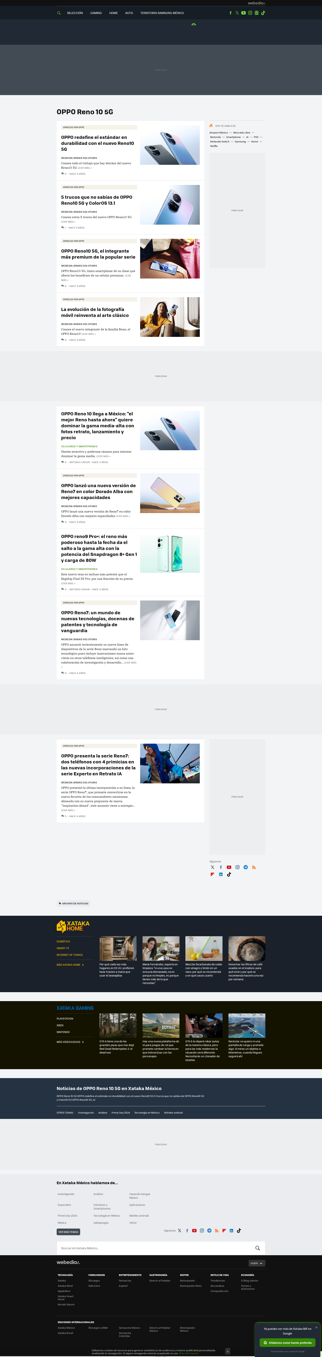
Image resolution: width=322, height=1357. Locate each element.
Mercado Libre (241, 132)
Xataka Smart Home (66, 1297)
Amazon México (218, 132)
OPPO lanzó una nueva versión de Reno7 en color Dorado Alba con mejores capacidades (98, 491)
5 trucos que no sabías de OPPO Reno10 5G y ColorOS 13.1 (96, 199)
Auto (129, 13)
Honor (254, 141)
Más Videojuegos (68, 1042)
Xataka (62, 1280)
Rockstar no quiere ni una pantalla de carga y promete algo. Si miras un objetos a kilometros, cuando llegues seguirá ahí (245, 1048)
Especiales (64, 1205)
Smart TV (63, 948)
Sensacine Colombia (125, 1334)
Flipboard (212, 874)
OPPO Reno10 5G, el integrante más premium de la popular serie (98, 253)
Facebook (230, 13)
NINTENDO (63, 1032)
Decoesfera (217, 1285)
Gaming (96, 13)
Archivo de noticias (75, 903)
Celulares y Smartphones (79, 446)
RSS (254, 866)
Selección (75, 13)
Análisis (102, 1112)
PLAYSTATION (65, 1018)
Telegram (246, 866)
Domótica (63, 941)
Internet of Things (70, 955)
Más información (189, 1353)
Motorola (215, 137)
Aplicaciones (137, 1205)
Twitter (237, 13)
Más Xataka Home (68, 964)
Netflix (214, 146)
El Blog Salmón (249, 1280)
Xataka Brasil (65, 1333)
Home (113, 13)
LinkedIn (221, 874)
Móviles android (173, 1112)
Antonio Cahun (80, 462)
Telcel (133, 1222)
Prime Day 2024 (121, 1112)
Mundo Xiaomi (66, 1304)
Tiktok (263, 13)
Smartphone (233, 137)
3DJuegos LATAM (98, 1327)
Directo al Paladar (159, 1280)
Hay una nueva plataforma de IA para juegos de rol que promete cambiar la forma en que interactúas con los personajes (161, 1048)
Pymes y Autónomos (248, 1287)
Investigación (86, 1112)
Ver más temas (68, 1232)
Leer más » (85, 167)
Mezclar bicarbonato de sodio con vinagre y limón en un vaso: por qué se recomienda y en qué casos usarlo (203, 969)
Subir (254, 1263)
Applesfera (64, 1291)
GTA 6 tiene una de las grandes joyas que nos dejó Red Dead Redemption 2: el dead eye (117, 1046)
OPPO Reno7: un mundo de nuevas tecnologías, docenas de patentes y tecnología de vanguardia (97, 621)
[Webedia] (256, 3)
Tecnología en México (147, 1112)
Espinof (123, 1285)
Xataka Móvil (65, 1285)
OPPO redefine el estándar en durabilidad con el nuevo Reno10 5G (97, 142)
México (62, 1222)
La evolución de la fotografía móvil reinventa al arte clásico (95, 312)
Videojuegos (75, 1008)
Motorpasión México (187, 1329)
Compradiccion (219, 1291)
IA (247, 137)
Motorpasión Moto (191, 1285)
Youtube (243, 13)
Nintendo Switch (219, 141)
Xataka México (66, 1327)
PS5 (256, 137)
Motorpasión (187, 1280)
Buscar (257, 1248)
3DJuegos (94, 1280)
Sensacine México (129, 1327)
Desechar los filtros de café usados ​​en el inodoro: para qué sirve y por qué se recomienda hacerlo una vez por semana (245, 971)
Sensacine (125, 1280)
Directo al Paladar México (159, 1329)
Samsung (240, 141)
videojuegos (101, 1222)
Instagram (250, 13)
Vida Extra (94, 1285)
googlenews (256, 13)
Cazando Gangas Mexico (139, 1195)
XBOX (60, 1025)
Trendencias (218, 1280)
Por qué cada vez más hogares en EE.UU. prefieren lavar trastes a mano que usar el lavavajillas (117, 969)
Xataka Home (75, 926)
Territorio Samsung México (162, 13)
